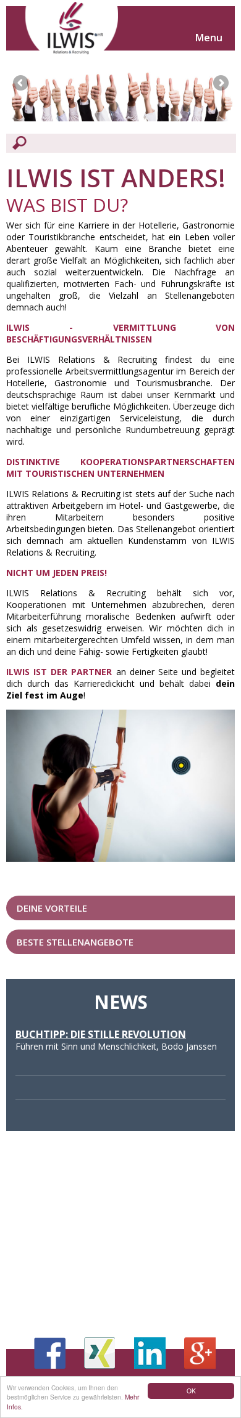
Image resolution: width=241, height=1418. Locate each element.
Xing (100, 1353)
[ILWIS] (71, 31)
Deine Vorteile (52, 908)
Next (221, 83)
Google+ (200, 1353)
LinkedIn (150, 1353)
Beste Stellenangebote (75, 942)
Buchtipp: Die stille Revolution (100, 1034)
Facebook (50, 1353)
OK (191, 1390)
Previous (20, 83)
